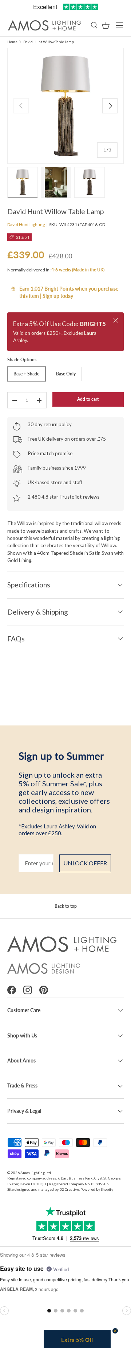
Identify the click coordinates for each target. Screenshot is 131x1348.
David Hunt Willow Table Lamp (48, 41)
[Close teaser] (115, 1331)
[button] (105, 25)
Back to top (66, 906)
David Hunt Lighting (26, 224)
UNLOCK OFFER (85, 863)
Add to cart (88, 399)
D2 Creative (69, 1189)
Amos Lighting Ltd (35, 1172)
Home (12, 41)
